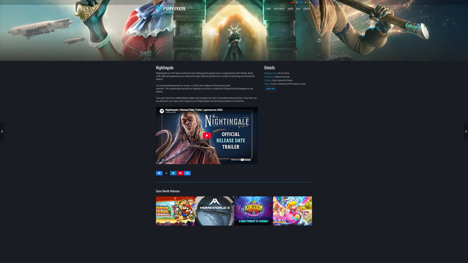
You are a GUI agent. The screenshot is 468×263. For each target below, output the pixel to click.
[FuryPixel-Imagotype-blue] (170, 8)
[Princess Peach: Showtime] (292, 211)
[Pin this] (180, 173)
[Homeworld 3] (214, 211)
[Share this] (159, 173)
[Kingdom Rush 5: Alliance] (253, 211)
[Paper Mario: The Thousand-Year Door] (175, 211)
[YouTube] (292, 2)
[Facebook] (301, 2)
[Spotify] (310, 2)
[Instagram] (296, 2)
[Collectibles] (305, 2)
